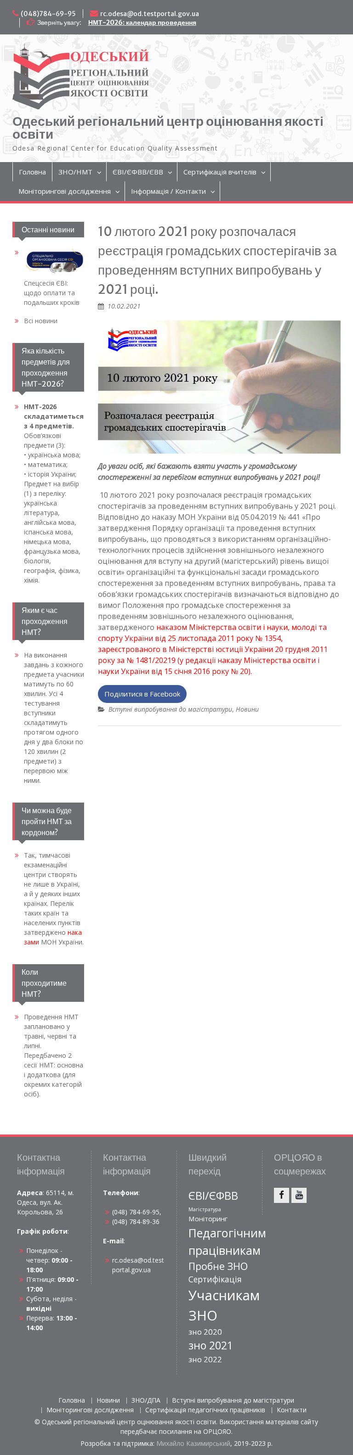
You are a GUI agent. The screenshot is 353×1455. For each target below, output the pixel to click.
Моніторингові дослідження (64, 191)
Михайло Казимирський (193, 1443)
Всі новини (40, 320)
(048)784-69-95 (48, 14)
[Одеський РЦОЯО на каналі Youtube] (299, 1195)
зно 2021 (210, 1345)
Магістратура (204, 1209)
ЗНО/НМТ (75, 171)
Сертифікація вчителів (219, 171)
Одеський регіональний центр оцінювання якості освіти (168, 127)
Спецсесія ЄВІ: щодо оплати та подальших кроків (52, 293)
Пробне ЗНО (218, 1266)
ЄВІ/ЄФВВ (213, 1195)
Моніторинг (208, 1218)
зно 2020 (205, 1331)
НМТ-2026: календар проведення (142, 22)
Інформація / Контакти (168, 191)
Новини (247, 709)
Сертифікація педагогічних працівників (205, 1410)
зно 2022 (205, 1359)
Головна (32, 171)
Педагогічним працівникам (227, 1241)
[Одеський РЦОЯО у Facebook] (281, 1195)
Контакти (292, 1410)
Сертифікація (215, 1279)
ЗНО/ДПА (145, 1401)
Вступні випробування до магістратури (170, 709)
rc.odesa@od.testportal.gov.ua (149, 14)
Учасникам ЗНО (224, 1305)
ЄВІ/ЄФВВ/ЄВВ (138, 171)
